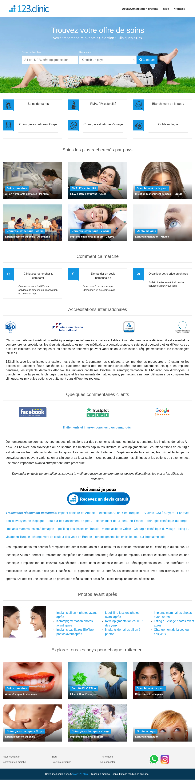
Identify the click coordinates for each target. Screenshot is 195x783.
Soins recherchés (31, 52)
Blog (166, 8)
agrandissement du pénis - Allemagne (27, 236)
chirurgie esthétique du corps (167, 520)
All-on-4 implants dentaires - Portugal (27, 193)
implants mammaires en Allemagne (30, 528)
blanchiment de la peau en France (119, 520)
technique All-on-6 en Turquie (118, 512)
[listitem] (107, 60)
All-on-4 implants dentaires (21, 694)
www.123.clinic (80, 774)
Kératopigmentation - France (152, 236)
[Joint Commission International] (68, 327)
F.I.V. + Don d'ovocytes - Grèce (88, 193)
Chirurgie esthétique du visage (154, 528)
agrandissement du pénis (20, 736)
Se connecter (107, 762)
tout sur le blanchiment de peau (70, 520)
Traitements (106, 756)
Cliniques (148, 59)
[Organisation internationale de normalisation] (10, 327)
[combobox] (50, 57)
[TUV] (128, 327)
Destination (85, 52)
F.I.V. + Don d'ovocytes (83, 694)
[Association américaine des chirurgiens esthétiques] (182, 327)
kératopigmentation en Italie (113, 536)
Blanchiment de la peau (149, 694)
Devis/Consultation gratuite (140, 8)
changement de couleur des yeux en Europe (62, 536)
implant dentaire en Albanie (77, 512)
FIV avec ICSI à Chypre (158, 512)
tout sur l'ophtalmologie (149, 536)
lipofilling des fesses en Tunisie (78, 528)
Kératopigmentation (146, 736)
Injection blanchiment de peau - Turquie (158, 193)
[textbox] (50, 60)
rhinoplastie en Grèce (116, 528)
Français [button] (179, 8)
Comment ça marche (14, 762)
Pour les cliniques (61, 762)
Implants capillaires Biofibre (86, 736)
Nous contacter (11, 756)
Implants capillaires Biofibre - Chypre (92, 236)
